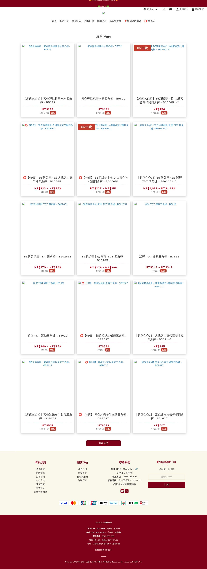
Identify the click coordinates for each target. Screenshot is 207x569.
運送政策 (40, 484)
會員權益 (40, 469)
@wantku (101, 528)
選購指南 (40, 472)
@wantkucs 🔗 (130, 469)
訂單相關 (40, 476)
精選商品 (77, 21)
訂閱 (166, 484)
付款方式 (40, 480)
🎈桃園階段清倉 (132, 21)
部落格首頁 (115, 21)
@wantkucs (101, 532)
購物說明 (101, 21)
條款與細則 (82, 476)
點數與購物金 (40, 491)
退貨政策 (40, 488)
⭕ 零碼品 (149, 21)
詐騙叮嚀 (89, 21)
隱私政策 (82, 472)
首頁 (54, 21)
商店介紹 (64, 21)
